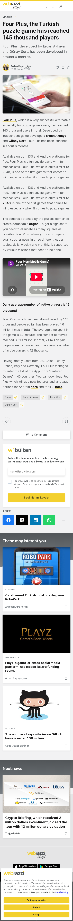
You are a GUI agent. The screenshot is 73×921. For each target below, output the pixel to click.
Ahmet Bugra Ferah (16, 606)
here (34, 387)
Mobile (7, 17)
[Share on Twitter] (23, 520)
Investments (12, 657)
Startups (10, 590)
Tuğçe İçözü (12, 833)
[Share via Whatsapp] (50, 520)
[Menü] (68, 6)
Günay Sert (11, 404)
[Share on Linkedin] (36, 520)
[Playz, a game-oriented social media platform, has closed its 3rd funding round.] (36, 634)
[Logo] (12, 5)
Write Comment (36, 434)
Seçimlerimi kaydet (36, 497)
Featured (10, 729)
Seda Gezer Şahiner (17, 745)
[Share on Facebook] (9, 520)
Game (8, 397)
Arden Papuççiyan (16, 678)
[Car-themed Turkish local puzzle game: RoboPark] (36, 566)
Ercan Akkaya (30, 397)
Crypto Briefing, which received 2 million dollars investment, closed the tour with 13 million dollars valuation (36, 822)
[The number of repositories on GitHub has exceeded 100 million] (36, 705)
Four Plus (55, 397)
